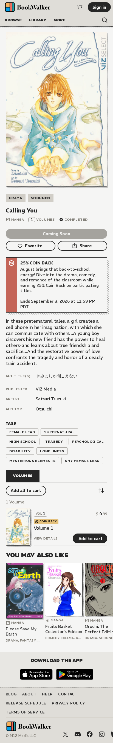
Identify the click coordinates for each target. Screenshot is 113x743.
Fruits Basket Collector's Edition (63, 629)
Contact (68, 694)
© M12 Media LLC (21, 736)
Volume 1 (43, 528)
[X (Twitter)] (65, 734)
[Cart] (80, 7)
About (29, 694)
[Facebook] (89, 734)
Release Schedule (26, 703)
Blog (11, 694)
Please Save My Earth (21, 631)
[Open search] (105, 20)
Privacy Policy (68, 703)
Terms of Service (25, 712)
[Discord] (77, 734)
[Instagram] (101, 734)
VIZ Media (46, 389)
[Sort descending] (101, 491)
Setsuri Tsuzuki (51, 398)
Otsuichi (44, 409)
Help (47, 694)
